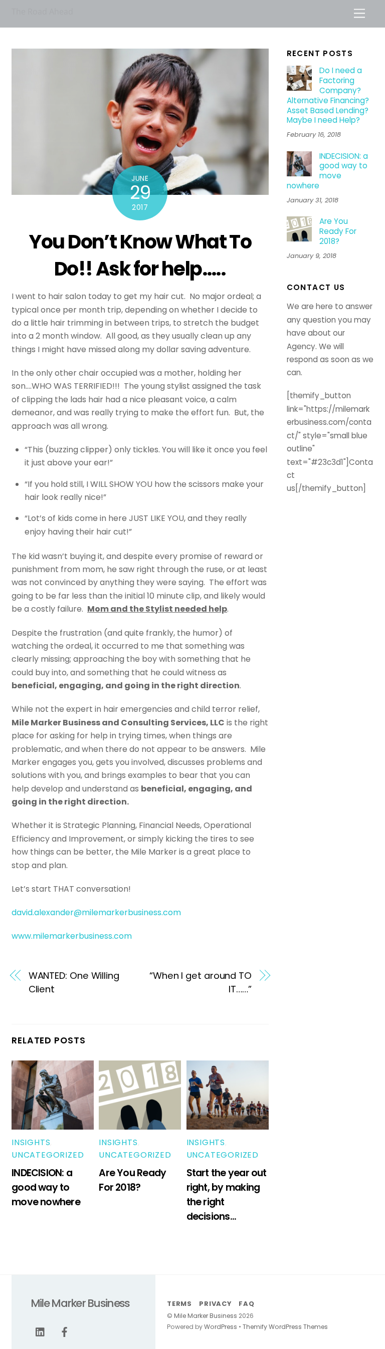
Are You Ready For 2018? (337, 231)
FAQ (246, 1303)
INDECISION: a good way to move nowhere (46, 1187)
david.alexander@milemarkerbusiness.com (96, 912)
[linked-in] (41, 1331)
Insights (31, 1142)
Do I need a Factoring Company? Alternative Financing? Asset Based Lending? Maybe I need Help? (328, 95)
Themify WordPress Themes (285, 1326)
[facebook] (65, 1331)
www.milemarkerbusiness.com (72, 936)
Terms (179, 1303)
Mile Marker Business (205, 1315)
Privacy (215, 1303)
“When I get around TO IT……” (200, 982)
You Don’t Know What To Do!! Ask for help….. (140, 255)
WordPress (220, 1326)
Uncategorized (48, 1155)
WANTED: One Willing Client (74, 982)
